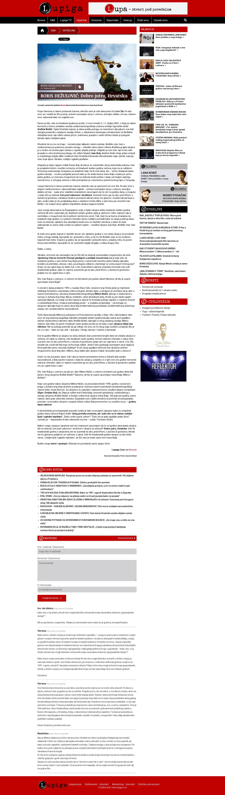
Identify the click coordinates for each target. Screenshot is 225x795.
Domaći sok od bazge (152, 287)
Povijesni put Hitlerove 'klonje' (156, 308)
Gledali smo (161, 20)
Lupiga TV (66, 20)
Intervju (127, 20)
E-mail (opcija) (44, 585)
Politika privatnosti (148, 784)
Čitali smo (143, 20)
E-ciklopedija (155, 302)
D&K (52, 20)
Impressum (75, 784)
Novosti (63, 105)
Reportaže (112, 20)
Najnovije (147, 29)
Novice (41, 20)
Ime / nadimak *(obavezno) (51, 547)
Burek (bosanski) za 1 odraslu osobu (159, 290)
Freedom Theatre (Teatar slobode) (159, 315)
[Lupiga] (61, 7)
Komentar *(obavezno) (49, 558)
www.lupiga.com (119, 787)
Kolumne (97, 20)
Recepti (149, 280)
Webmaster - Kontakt (97, 784)
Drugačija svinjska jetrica (154, 293)
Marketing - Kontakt (123, 784)
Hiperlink (81, 20)
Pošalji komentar (51, 598)
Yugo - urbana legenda (153, 311)
